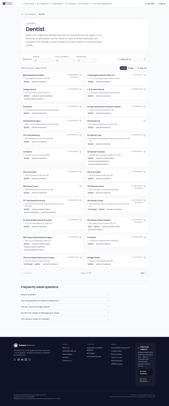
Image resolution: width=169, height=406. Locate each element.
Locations (72, 4)
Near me (143, 68)
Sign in (163, 4)
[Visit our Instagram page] (29, 359)
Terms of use (116, 357)
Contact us (67, 361)
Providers (85, 4)
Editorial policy (117, 361)
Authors (65, 357)
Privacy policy (116, 354)
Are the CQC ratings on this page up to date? (40, 313)
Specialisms (58, 4)
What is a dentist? (28, 294)
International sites (94, 356)
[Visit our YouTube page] (22, 359)
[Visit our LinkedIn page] (26, 359)
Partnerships (67, 354)
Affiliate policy (117, 364)
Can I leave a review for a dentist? (35, 319)
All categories (30, 14)
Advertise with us (69, 351)
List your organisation (103, 4)
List (124, 68)
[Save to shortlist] (80, 75)
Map (132, 68)
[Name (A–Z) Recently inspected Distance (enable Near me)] (131, 59)
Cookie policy (116, 351)
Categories (44, 4)
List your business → (144, 380)
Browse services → (144, 372)
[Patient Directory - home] (10, 3)
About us (66, 348)
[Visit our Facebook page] (18, 359)
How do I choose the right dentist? (35, 307)
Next (142, 273)
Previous (28, 273)
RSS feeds (91, 353)
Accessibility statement (120, 348)
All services (29, 4)
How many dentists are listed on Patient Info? (40, 301)
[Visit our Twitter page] (15, 359)
